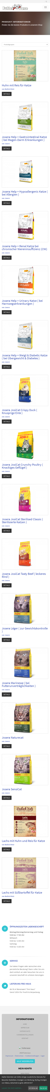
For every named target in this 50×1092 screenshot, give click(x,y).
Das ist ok (43, 1088)
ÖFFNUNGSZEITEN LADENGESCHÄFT (27, 926)
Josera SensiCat (12, 789)
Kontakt (25, 1038)
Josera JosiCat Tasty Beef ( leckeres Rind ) (24, 575)
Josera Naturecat (12, 737)
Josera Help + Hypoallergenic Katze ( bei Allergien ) (25, 193)
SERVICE (14, 960)
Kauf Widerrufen (25, 1061)
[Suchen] (46, 1)
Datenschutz (25, 1031)
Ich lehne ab (33, 1088)
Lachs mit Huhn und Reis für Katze (23, 841)
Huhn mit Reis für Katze (16, 85)
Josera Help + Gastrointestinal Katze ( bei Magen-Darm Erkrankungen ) (24, 138)
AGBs (25, 1024)
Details (6, 94)
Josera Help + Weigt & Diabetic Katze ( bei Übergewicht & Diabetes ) (24, 356)
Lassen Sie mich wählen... (12, 1088)
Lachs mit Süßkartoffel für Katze (22, 892)
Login (43, 1056)
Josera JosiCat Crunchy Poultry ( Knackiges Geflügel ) (22, 466)
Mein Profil (25, 1073)
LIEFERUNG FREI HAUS (20, 983)
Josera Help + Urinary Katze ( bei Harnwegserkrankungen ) (22, 302)
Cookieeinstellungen (25, 1035)
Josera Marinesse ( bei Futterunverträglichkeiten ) (19, 684)
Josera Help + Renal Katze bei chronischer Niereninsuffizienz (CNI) (24, 247)
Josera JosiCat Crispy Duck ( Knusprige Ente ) (19, 411)
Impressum (25, 1028)
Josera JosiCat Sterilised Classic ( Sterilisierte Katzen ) (22, 520)
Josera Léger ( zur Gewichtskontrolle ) (25, 629)
